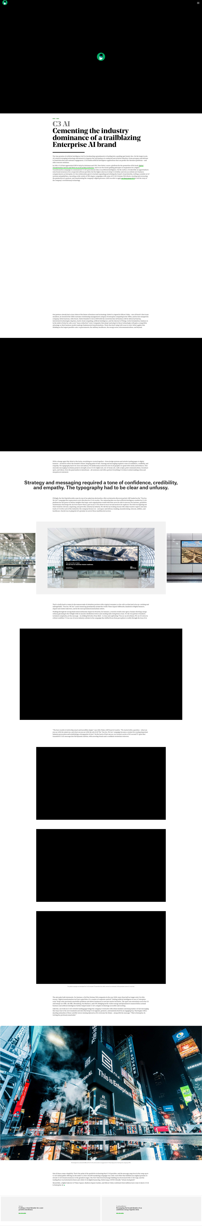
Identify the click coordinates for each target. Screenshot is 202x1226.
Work (57, 118)
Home (54, 118)
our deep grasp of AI (128, 178)
